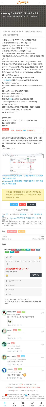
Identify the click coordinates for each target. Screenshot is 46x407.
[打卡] (10, 257)
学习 (23, 249)
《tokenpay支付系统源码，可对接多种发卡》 (23, 218)
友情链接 (29, 391)
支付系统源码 (12, 231)
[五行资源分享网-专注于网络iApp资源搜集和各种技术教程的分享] (23, 3)
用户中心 (41, 405)
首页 (4, 405)
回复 (24, 131)
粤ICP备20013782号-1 (14, 395)
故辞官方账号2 (11, 312)
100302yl (10, 369)
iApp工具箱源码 (38, 239)
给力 (38, 249)
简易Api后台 (6, 239)
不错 (28, 249)
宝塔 (5, 80)
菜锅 (8, 343)
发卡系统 (21, 231)
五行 (6, 214)
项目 (10, 99)
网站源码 (34, 16)
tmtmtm (9, 330)
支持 (13, 249)
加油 (7, 252)
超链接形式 (23, 214)
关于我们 (23, 391)
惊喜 (11, 252)
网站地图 (10, 391)
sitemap (35, 391)
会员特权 (32, 405)
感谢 (18, 249)
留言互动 (16, 391)
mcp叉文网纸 (11, 356)
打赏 (23, 204)
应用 (9, 80)
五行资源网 (14, 387)
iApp (17, 252)
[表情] (7, 275)
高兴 (33, 249)
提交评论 (36, 275)
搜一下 (32, 204)
